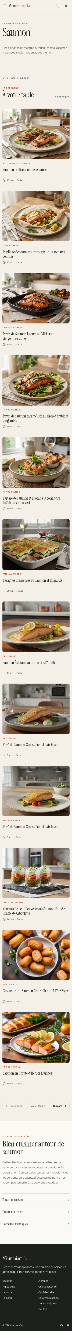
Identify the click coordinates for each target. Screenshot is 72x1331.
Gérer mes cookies (48, 1297)
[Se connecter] (66, 6)
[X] (68, 1325)
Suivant (57, 1106)
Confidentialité (46, 1292)
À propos (43, 1280)
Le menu (7, 1297)
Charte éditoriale (47, 1286)
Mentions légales (47, 1303)
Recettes (7, 1280)
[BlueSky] (61, 1325)
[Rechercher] (57, 6)
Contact (42, 1309)
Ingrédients (8, 1286)
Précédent (16, 1106)
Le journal (7, 1292)
